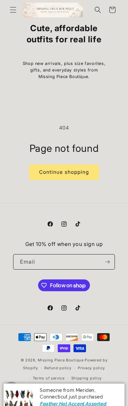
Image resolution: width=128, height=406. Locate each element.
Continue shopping (64, 172)
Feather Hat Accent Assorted (73, 392)
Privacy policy (91, 368)
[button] (13, 10)
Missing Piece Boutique (60, 360)
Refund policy (57, 368)
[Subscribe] (107, 262)
